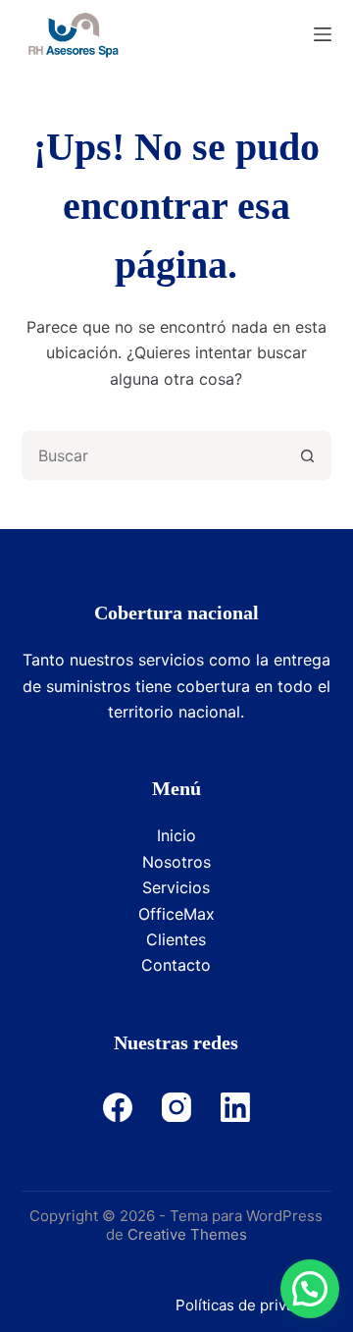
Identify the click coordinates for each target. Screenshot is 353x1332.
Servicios (176, 887)
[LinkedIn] (235, 1107)
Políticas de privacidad (253, 1305)
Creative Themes (187, 1234)
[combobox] (154, 455)
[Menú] (322, 34)
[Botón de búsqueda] (306, 455)
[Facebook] (117, 1107)
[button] (309, 1288)
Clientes (176, 939)
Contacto (176, 965)
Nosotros (176, 862)
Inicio (176, 835)
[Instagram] (176, 1107)
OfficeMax (176, 914)
